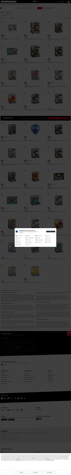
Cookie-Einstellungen (18, 460)
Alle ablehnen (35, 472)
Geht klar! (21, 472)
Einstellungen (49, 472)
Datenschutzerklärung (50, 460)
